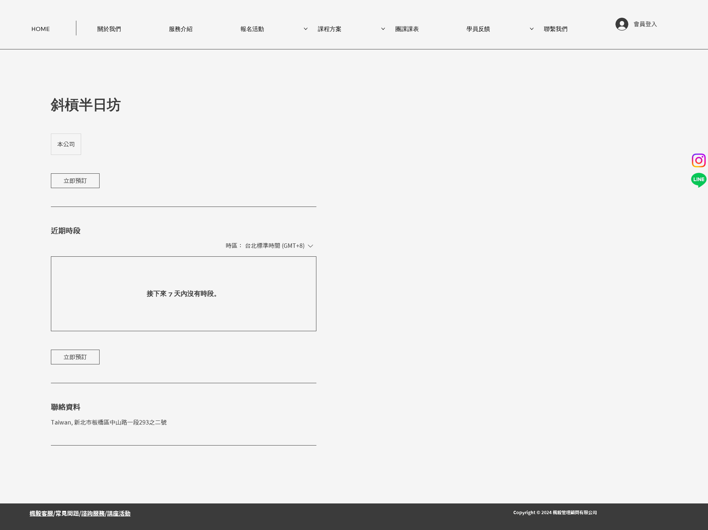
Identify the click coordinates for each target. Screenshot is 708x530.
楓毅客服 (41, 513)
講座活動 (119, 513)
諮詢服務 (93, 513)
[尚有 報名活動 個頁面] (306, 29)
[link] (75, 180)
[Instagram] (699, 160)
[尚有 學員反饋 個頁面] (532, 29)
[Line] (699, 180)
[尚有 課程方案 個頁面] (383, 29)
